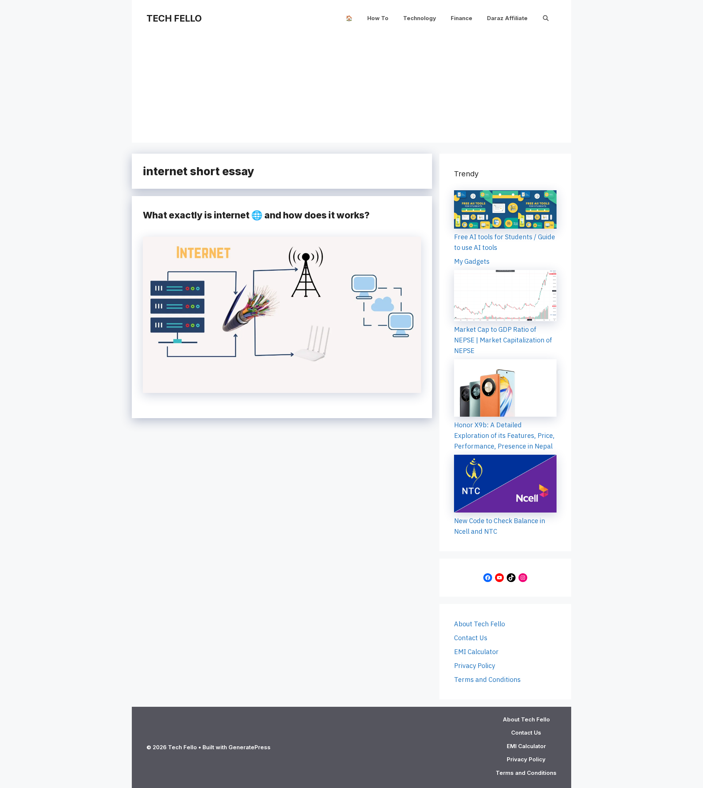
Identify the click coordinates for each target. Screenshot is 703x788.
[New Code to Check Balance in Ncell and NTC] (505, 485)
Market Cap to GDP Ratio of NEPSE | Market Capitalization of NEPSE (503, 340)
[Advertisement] (351, 91)
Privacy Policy (474, 665)
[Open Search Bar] (546, 18)
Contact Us (470, 638)
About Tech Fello (479, 624)
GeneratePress (249, 747)
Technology (419, 18)
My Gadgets (472, 261)
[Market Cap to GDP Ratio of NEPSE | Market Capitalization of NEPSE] (505, 297)
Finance (461, 18)
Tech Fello (174, 18)
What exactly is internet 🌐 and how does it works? (256, 215)
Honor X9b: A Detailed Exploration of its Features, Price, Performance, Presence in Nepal (504, 435)
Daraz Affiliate (507, 18)
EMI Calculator (476, 652)
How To (377, 18)
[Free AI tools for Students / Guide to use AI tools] (505, 211)
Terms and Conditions (487, 679)
